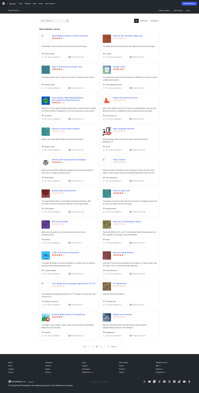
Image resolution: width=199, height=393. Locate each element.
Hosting (11, 369)
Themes (48, 366)
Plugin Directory (13, 10)
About (10, 362)
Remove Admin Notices (123, 252)
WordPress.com (162, 362)
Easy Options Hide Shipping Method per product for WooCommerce (67, 99)
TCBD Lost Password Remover (65, 252)
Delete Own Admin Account (125, 98)
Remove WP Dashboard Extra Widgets (69, 160)
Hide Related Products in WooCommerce (70, 36)
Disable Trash (119, 67)
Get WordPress (189, 3)
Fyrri (84, 346)
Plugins (47, 369)
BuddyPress (161, 372)
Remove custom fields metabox (66, 129)
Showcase (48, 362)
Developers (86, 369)
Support (85, 366)
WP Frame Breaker (60, 221)
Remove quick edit (121, 191)
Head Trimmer (119, 160)
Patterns (48, 372)
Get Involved (123, 362)
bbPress (159, 369)
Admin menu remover (122, 314)
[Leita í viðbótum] (67, 21)
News (10, 366)
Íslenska (30, 382)
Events (121, 366)
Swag (122, 372)
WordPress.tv (87, 372)
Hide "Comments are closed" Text (67, 67)
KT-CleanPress (119, 283)
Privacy (10, 372)
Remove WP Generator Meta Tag (127, 36)
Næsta (113, 346)
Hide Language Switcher (123, 129)
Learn (84, 362)
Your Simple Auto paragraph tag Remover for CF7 (74, 283)
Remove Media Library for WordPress (68, 314)
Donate (122, 369)
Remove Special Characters (64, 191)
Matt (158, 366)
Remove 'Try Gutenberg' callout (127, 221)
